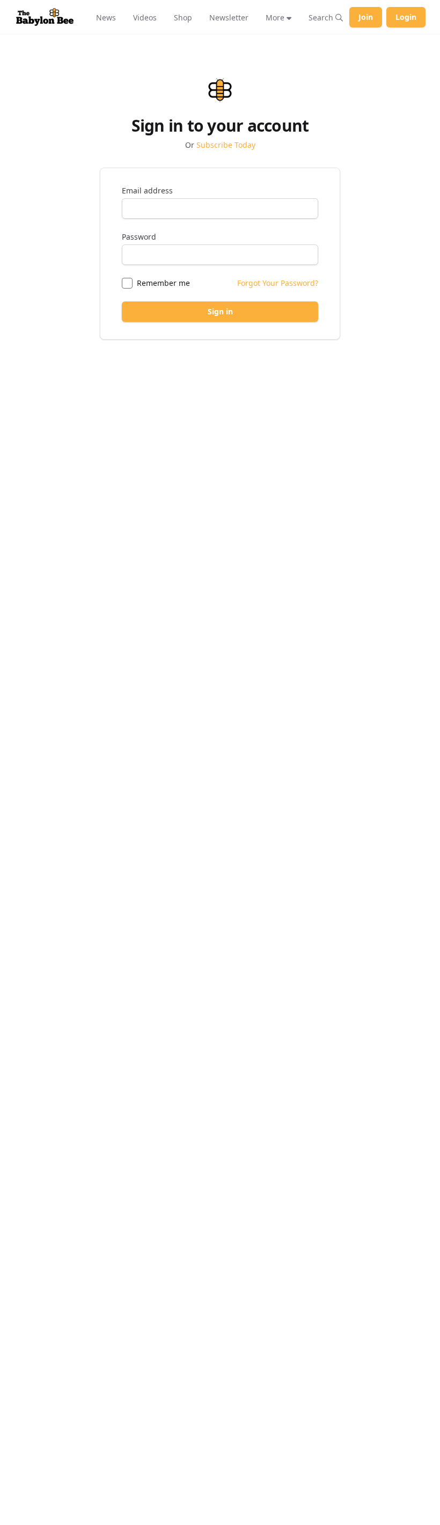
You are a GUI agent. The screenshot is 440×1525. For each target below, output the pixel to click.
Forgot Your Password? (277, 283)
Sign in (220, 311)
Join (365, 17)
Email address (147, 190)
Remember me (163, 283)
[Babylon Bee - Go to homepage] (45, 17)
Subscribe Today (225, 145)
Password (139, 237)
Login (405, 17)
